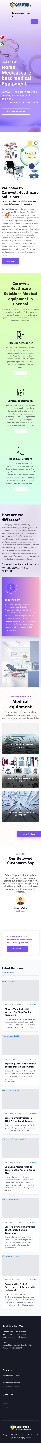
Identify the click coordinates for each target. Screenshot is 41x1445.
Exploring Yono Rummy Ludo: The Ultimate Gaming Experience (20, 1229)
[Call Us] (2, 37)
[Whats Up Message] (2, 43)
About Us (5, 1403)
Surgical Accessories (20, 343)
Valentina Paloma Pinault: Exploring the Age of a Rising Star (20, 1169)
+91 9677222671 (23, 13)
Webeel (28, 1438)
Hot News (32, 1004)
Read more (10, 261)
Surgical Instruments (21, 401)
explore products (16, 108)
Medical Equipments (20, 767)
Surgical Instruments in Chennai (11, 1382)
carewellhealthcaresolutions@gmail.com (18, 1345)
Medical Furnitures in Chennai (11, 1379)
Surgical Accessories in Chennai (11, 1386)
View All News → (9, 972)
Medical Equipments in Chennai (11, 1375)
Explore (21, 373)
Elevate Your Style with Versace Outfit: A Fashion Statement (18, 1012)
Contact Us (17, 949)
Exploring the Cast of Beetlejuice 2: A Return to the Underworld (20, 1287)
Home (4, 1400)
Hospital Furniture (20, 458)
